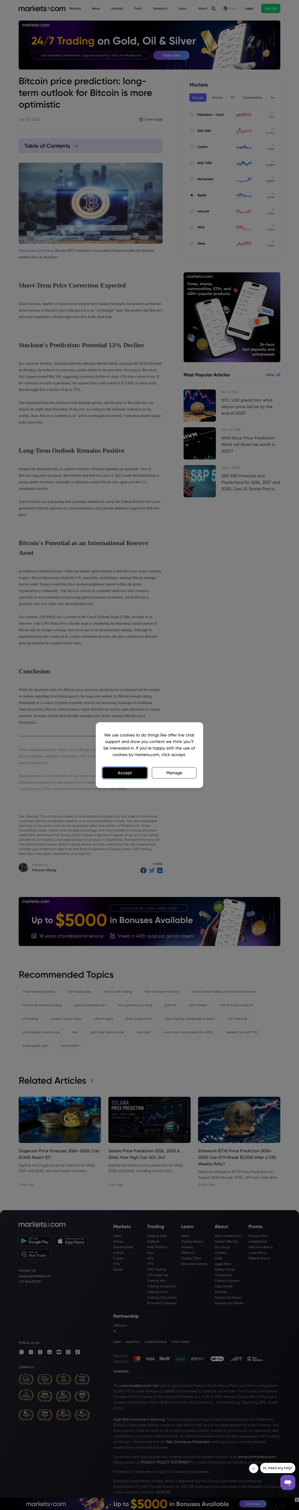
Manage (174, 772)
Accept (125, 772)
